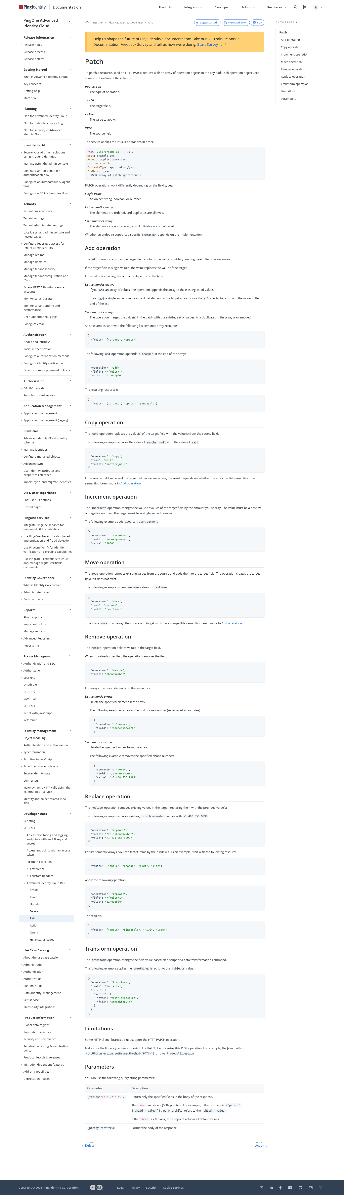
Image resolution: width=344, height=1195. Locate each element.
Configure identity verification (43, 363)
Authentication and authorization (45, 745)
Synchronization (34, 752)
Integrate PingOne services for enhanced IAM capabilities (43, 527)
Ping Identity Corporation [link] (61, 1187)
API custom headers (40, 876)
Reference (30, 720)
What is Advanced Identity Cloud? (45, 77)
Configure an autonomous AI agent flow (46, 184)
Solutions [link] (250, 7)
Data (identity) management (42, 993)
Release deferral (34, 59)
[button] (317, 7)
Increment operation (294, 54)
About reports (32, 617)
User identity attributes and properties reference (42, 473)
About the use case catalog (41, 957)
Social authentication (37, 349)
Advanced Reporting (37, 638)
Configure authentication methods (46, 356)
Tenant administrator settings (43, 225)
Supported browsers (37, 1032)
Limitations (288, 91)
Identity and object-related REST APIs (44, 801)
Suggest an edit (209, 22)
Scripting (29, 821)
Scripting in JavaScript (38, 759)
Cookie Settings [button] (173, 1187)
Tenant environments (37, 211)
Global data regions (36, 1025)
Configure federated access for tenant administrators (43, 246)
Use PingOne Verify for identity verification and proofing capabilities (47, 550)
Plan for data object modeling (43, 123)
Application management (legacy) (45, 420)
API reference (36, 869)
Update (35, 904)
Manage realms (33, 255)
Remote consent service (39, 395)
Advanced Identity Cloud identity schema (45, 440)
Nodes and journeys (36, 342)
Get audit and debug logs (40, 317)
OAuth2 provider (34, 388)
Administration (33, 965)
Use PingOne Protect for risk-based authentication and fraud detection (46, 538)
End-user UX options (37, 500)
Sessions (29, 678)
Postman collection (39, 862)
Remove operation (293, 69)
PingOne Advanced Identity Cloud (40, 23)
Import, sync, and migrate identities (47, 482)
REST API (29, 706)
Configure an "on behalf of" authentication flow (41, 173)
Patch (33, 918)
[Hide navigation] (69, 21)
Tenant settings (33, 218)
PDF (259, 22)
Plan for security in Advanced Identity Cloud (43, 132)
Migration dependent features (43, 1064)
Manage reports (34, 631)
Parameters (288, 99)
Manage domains (35, 262)
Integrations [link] (195, 7)
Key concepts (32, 84)
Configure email (34, 324)
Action (34, 925)
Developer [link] (224, 7)
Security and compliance (39, 1039)
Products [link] (167, 7)
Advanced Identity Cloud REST (47, 883)
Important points (34, 624)
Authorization (32, 670)
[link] (32, 7)
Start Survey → (210, 44)
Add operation (130, 483)
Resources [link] (277, 7)
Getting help (31, 91)
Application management (40, 413)
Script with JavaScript (37, 713)
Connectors (31, 780)
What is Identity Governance (42, 585)
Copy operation (291, 47)
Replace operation (293, 76)
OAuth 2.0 (30, 684)
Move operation (291, 62)
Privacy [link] (135, 1187)
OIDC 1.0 (29, 692)
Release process (34, 52)
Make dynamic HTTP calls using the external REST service (46, 790)
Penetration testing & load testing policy (45, 1048)
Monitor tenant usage (37, 298)
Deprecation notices (36, 1079)
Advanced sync (33, 464)
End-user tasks (33, 599)
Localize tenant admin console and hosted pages (46, 234)
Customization (33, 986)
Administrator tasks (36, 592)
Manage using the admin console (45, 163)
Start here (30, 98)
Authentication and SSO (39, 663)
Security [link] (151, 1187)
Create (34, 890)
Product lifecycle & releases (41, 1057)
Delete (34, 911)
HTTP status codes (42, 939)
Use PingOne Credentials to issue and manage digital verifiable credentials (45, 563)
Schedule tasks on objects (40, 766)
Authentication (33, 971)
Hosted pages (32, 507)
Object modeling (34, 738)
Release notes (32, 45)
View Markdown (237, 22)
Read (33, 897)
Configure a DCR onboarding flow (45, 193)
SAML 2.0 (29, 699)
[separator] (73, 597)
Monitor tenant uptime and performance (41, 308)
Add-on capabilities (36, 1071)
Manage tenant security (39, 269)
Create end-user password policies (46, 370)
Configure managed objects (41, 456)
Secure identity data (36, 773)
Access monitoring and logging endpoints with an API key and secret (47, 839)
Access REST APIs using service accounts (43, 289)
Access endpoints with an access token (48, 852)
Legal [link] (120, 1187)
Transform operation (295, 84)
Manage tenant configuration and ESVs (45, 278)
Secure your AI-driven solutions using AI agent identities (44, 154)
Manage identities (35, 449)
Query (34, 932)
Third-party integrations (39, 1007)
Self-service (31, 1000)
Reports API (31, 645)
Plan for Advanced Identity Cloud (45, 116)
